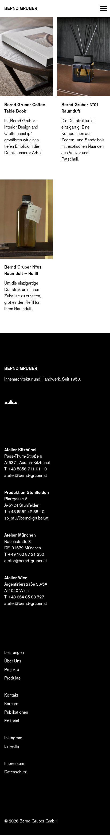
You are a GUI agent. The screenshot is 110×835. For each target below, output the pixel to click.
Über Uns (12, 661)
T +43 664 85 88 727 (24, 597)
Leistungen (14, 652)
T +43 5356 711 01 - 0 (25, 469)
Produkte (12, 678)
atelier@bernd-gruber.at (25, 475)
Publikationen (16, 712)
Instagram (13, 737)
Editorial (11, 720)
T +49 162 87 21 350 (24, 554)
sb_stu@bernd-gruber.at (26, 518)
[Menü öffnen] (102, 8)
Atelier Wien (16, 577)
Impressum (14, 763)
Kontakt (11, 695)
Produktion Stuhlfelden (26, 492)
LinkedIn (11, 746)
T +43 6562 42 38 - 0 (24, 511)
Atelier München (20, 535)
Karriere (11, 703)
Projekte (11, 669)
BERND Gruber (20, 8)
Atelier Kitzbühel (20, 449)
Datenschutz (15, 771)
